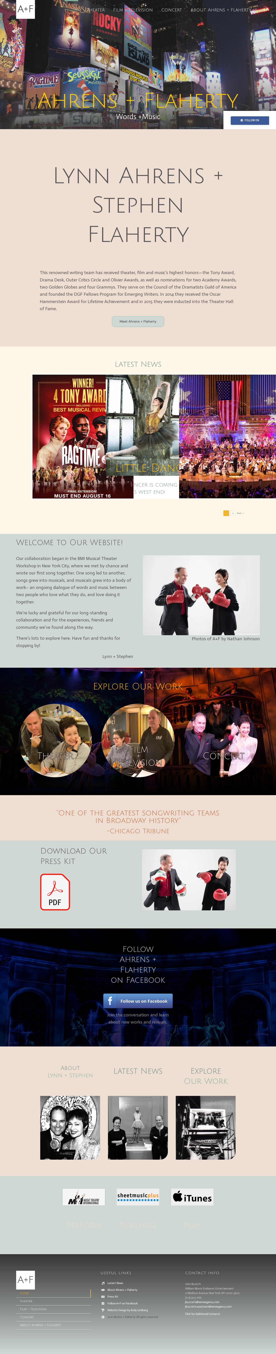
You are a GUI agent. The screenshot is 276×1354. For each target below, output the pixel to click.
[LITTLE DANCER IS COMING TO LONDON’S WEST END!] (156, 425)
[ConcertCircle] (221, 706)
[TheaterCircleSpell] (55, 706)
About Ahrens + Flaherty (122, 1290)
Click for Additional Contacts (202, 1314)
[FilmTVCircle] (138, 706)
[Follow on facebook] (138, 994)
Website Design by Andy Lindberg (127, 1310)
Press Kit (112, 1296)
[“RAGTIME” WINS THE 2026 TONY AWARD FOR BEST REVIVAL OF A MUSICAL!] (82, 438)
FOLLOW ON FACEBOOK (251, 122)
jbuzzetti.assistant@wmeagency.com (208, 1306)
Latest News (138, 364)
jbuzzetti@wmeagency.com (202, 1302)
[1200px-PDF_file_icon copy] (55, 876)
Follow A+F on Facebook (122, 1303)
